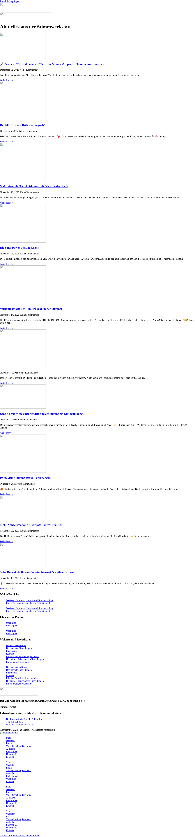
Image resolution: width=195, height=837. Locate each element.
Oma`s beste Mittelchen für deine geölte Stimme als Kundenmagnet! (42, 413)
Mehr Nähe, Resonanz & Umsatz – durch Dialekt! (31, 524)
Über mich (11, 623)
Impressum (11, 651)
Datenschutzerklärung (16, 645)
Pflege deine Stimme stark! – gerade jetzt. (25, 477)
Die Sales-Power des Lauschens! (19, 247)
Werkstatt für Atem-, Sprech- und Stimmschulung (29, 600)
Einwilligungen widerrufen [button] (19, 662)
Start (8, 737)
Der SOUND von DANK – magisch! (22, 125)
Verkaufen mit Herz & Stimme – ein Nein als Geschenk (34, 186)
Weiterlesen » (6, 80)
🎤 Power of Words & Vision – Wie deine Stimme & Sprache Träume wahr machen (52, 64)
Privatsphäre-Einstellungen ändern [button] (22, 656)
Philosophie (11, 625)
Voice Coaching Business (18, 746)
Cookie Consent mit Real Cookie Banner (19, 835)
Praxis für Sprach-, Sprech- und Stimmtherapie (28, 603)
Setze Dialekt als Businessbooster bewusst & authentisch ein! (37, 572)
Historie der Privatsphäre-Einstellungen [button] (25, 659)
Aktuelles (10, 748)
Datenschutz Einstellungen (19, 648)
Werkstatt (10, 740)
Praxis (9, 743)
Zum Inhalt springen (10, 1)
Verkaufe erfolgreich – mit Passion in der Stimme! (31, 308)
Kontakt (10, 653)
